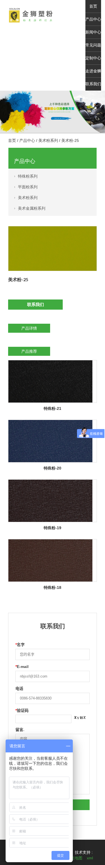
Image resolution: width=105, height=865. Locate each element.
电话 (19, 688)
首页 (93, 6)
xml (90, 858)
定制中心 (93, 58)
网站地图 (74, 858)
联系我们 (93, 84)
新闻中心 (93, 32)
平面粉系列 (28, 187)
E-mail (22, 666)
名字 (20, 644)
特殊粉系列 (28, 176)
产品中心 (93, 19)
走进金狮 (93, 71)
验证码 (22, 710)
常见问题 (93, 45)
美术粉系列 (48, 140)
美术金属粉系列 (31, 208)
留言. (19, 729)
